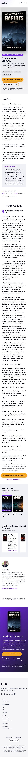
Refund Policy (6, 723)
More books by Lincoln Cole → (10, 588)
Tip (3, 707)
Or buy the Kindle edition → (14, 479)
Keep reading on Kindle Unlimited (13, 475)
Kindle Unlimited (6, 704)
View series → (5, 492)
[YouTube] (12, 694)
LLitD (4, 2)
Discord (4, 709)
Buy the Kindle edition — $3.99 (12, 659)
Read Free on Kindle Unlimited (11, 79)
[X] (2, 694)
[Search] (18, 3)
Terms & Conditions (7, 720)
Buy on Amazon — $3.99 (10, 84)
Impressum (5, 726)
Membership (6, 701)
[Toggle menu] (25, 3)
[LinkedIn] (7, 694)
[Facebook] (4, 694)
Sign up (4, 715)
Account (5, 712)
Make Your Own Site (7, 728)
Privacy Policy (6, 718)
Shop (4, 699)
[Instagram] (15, 694)
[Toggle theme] (22, 3)
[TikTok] (9, 694)
